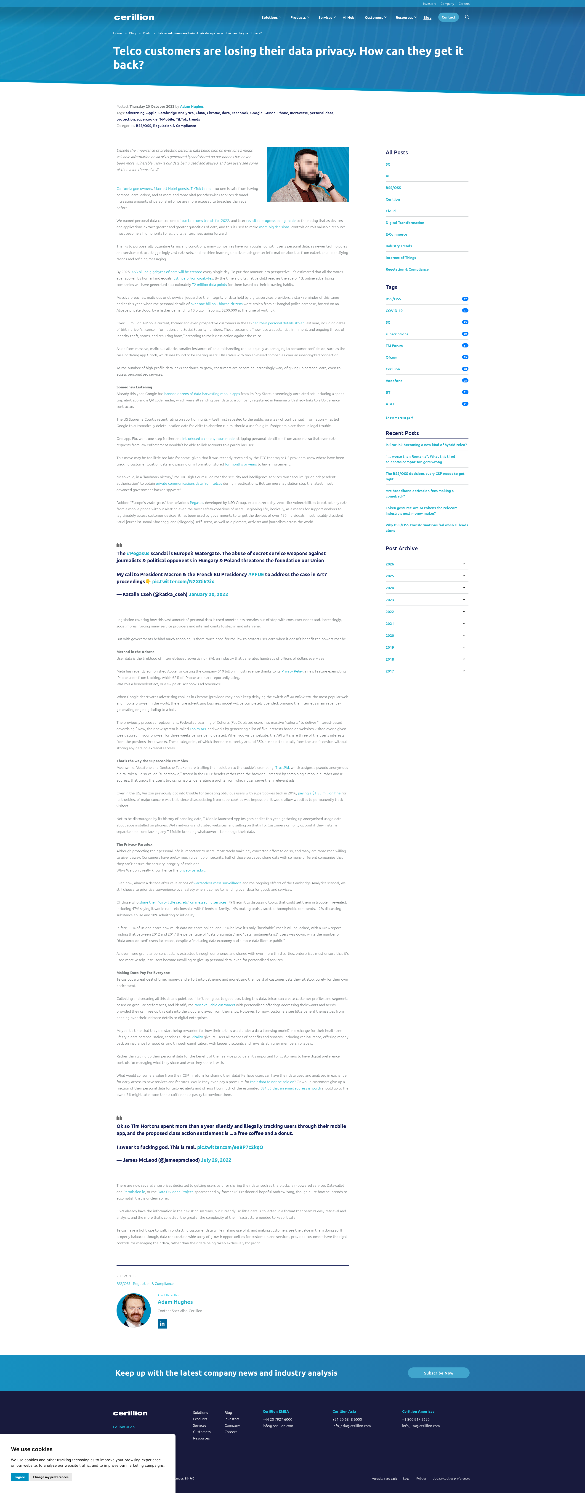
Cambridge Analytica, (176, 112)
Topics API (198, 728)
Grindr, (270, 112)
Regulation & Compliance (174, 125)
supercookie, (147, 118)
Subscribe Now (438, 1372)
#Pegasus (138, 553)
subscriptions (397, 333)
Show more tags (398, 417)
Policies (421, 1478)
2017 (390, 670)
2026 (390, 563)
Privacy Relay (292, 670)
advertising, (135, 112)
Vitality (197, 1036)
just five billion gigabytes (193, 277)
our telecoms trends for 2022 (205, 220)
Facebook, (240, 112)
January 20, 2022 (208, 594)
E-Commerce (396, 234)
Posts (147, 33)
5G (388, 164)
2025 (390, 575)
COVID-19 (394, 310)
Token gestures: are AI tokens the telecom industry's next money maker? (421, 510)
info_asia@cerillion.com (351, 1425)
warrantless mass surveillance (218, 882)
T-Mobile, (167, 118)
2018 (390, 659)
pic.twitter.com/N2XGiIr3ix (183, 581)
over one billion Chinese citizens (217, 303)
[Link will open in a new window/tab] (162, 1324)
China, (201, 112)
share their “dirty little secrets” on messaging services (182, 901)
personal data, (322, 112)
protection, (126, 118)
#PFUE (256, 574)
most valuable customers (215, 1004)
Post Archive (402, 548)
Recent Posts (402, 432)
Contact (448, 17)
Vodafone (394, 380)
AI (387, 175)
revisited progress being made (271, 220)
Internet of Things (401, 257)
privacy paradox (192, 869)
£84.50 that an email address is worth (290, 1087)
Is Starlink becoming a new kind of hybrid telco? (426, 444)
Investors (429, 3)
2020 (390, 635)
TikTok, (182, 118)
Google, (256, 112)
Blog (427, 17)
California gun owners (134, 188)
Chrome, (214, 112)
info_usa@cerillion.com (421, 1425)
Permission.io (134, 1191)
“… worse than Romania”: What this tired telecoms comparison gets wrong (420, 459)
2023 (390, 599)
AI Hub (348, 17)
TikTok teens (201, 188)
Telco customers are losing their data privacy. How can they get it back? (210, 33)
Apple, (151, 112)
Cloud (391, 210)
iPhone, (283, 112)
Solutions (270, 17)
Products (298, 17)
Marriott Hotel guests (171, 188)
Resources (404, 17)
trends (194, 118)
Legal (406, 1478)
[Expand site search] (467, 17)
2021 (390, 623)
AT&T (390, 403)
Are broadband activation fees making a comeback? (420, 493)
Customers (374, 17)
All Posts (397, 152)
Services (325, 17)
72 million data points (209, 284)
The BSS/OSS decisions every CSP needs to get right (425, 476)
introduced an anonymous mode (208, 438)
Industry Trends (399, 245)
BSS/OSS (123, 1283)
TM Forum (394, 345)
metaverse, (299, 112)
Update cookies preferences (451, 1478)
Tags (391, 287)
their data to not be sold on (272, 1081)
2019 (390, 647)
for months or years (241, 463)
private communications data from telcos (189, 483)
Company (447, 3)
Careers (464, 3)
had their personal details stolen (279, 322)
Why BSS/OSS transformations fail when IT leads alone (427, 527)
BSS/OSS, (144, 125)
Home (117, 33)
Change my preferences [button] (51, 1477)
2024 (390, 587)
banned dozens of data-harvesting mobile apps (202, 393)
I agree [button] (20, 1477)
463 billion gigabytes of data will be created (167, 271)
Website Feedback (384, 1478)
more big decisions (274, 226)
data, (226, 112)
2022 (390, 611)
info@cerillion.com (278, 1425)
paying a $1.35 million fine (319, 792)
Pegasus (196, 502)
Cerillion (393, 199)
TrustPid (282, 767)
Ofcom (391, 357)
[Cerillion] (134, 17)
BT (388, 392)
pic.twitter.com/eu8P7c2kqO (230, 1147)
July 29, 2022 (216, 1160)
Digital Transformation (405, 222)
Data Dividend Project (175, 1191)
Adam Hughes (192, 106)
